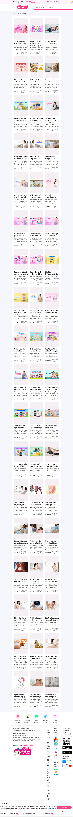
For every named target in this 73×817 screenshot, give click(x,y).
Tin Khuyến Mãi (48, 785)
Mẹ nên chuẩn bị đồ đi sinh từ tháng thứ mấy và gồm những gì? (51, 465)
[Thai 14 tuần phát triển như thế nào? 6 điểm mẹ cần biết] (21, 567)
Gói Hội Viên (48, 789)
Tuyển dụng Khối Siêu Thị (48, 751)
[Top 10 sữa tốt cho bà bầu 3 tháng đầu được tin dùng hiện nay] (52, 336)
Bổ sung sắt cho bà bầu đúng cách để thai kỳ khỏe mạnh (36, 311)
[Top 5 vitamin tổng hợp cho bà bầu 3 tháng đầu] (21, 413)
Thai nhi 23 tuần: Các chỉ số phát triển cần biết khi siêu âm (36, 542)
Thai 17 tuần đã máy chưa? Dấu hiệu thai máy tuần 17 (51, 542)
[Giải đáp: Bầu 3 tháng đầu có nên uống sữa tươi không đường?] (52, 105)
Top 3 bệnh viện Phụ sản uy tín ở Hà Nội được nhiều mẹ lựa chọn (21, 504)
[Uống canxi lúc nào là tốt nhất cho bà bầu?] (21, 144)
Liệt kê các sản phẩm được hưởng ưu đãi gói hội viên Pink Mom (20, 235)
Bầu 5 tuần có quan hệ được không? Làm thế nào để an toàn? (52, 619)
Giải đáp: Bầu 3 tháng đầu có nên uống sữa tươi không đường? (51, 119)
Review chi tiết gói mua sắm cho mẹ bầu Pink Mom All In (51, 235)
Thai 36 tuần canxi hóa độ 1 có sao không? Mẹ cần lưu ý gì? (36, 504)
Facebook (68, 760)
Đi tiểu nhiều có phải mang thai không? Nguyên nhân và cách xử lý (51, 696)
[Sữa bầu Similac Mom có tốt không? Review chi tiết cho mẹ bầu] (21, 298)
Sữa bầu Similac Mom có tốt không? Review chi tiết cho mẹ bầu (21, 311)
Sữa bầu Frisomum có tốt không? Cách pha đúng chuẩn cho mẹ (36, 119)
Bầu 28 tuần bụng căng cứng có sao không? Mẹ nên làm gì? (20, 542)
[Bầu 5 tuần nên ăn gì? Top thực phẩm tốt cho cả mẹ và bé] (21, 643)
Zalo (67, 765)
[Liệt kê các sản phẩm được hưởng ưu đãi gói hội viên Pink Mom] (21, 221)
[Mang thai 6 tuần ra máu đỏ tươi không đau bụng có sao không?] (21, 605)
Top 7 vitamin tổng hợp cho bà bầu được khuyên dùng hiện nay (21, 465)
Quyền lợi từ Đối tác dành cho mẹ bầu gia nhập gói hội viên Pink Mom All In (36, 42)
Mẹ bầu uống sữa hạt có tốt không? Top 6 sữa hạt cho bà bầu (36, 196)
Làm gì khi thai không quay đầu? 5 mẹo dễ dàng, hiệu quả (51, 504)
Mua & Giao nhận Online (48, 780)
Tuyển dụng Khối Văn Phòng (48, 743)
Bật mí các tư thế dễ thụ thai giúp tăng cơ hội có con (20, 696)
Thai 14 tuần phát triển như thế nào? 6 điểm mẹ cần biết (20, 581)
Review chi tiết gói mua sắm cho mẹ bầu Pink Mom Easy (20, 273)
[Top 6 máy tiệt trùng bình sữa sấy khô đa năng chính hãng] (52, 144)
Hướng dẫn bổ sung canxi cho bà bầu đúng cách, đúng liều (36, 158)
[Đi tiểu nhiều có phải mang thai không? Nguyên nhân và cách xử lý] (52, 682)
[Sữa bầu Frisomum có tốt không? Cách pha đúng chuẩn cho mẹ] (36, 105)
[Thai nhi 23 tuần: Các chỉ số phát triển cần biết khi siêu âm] (36, 528)
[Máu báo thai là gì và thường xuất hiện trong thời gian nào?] (21, 67)
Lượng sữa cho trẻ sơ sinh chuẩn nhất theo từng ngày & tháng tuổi (21, 196)
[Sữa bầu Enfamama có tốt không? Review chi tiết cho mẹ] (52, 259)
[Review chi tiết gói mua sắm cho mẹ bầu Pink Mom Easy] (21, 259)
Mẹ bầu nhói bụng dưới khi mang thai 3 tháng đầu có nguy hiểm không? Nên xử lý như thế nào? (51, 42)
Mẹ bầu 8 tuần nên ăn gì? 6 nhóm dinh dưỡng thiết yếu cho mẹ (36, 657)
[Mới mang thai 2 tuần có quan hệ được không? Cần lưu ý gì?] (36, 567)
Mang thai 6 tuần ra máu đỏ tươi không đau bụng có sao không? (21, 619)
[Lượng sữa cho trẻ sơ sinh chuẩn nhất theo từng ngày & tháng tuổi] (21, 182)
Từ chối (64, 811)
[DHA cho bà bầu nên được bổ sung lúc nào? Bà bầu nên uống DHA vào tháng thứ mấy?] (36, 67)
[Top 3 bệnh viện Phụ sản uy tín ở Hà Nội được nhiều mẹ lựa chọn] (21, 490)
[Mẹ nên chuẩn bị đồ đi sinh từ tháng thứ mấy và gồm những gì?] (52, 451)
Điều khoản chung (48, 764)
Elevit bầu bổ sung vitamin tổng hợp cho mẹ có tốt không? (51, 311)
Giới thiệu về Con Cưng (48, 737)
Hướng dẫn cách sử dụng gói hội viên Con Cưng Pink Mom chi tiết (36, 273)
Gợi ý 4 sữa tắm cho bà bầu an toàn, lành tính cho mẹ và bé (20, 350)
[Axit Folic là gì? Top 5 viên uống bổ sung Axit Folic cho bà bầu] (36, 413)
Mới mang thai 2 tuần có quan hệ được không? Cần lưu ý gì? (36, 581)
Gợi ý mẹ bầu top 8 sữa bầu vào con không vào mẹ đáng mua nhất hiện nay (20, 119)
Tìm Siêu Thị (54, 2)
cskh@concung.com (22, 733)
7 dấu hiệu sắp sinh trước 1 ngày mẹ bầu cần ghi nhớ (20, 42)
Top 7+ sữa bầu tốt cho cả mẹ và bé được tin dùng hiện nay (51, 388)
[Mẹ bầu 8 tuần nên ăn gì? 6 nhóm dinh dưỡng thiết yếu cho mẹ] (36, 643)
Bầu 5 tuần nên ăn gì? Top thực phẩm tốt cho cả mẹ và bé (20, 657)
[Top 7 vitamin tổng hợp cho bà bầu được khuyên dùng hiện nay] (21, 451)
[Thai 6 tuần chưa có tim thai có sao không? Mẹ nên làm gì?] (36, 605)
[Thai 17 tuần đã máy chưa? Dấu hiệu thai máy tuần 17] (52, 528)
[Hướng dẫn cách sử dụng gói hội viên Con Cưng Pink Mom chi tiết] (36, 259)
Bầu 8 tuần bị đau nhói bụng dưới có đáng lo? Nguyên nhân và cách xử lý (51, 657)
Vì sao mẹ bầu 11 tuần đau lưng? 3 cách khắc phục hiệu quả (51, 581)
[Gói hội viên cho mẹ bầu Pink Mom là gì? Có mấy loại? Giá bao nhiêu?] (36, 221)
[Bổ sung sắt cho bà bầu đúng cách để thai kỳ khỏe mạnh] (36, 298)
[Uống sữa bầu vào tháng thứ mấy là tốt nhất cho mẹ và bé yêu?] (21, 374)
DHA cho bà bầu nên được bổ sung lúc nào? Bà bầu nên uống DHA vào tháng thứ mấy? (36, 81)
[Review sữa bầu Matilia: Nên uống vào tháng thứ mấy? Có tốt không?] (36, 336)
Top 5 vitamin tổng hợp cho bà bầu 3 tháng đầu (21, 427)
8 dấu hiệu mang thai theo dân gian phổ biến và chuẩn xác (36, 696)
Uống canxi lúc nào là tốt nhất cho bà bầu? (21, 158)
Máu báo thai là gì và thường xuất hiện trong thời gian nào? (20, 81)
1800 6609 (28, 1)
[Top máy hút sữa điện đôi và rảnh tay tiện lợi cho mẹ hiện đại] (52, 67)
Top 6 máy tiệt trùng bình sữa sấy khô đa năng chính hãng (51, 158)
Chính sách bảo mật (48, 758)
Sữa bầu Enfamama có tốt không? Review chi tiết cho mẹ (51, 273)
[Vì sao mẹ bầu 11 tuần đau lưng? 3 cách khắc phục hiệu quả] (52, 567)
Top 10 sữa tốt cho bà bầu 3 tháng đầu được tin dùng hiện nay (52, 350)
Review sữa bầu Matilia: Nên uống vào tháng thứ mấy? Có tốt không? (36, 350)
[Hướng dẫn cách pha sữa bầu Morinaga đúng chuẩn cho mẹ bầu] (52, 413)
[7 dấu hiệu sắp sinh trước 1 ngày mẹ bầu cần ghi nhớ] (21, 29)
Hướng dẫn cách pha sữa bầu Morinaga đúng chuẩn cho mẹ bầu (51, 427)
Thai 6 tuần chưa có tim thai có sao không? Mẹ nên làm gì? (36, 619)
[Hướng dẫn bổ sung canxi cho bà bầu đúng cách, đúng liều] (36, 144)
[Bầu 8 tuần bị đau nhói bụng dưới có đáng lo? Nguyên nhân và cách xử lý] (52, 643)
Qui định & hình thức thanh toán (48, 796)
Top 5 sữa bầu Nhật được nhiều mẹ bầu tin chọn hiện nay (35, 388)
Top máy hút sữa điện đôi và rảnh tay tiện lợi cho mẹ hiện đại (51, 81)
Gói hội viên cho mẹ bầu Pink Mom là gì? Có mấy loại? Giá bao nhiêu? (36, 235)
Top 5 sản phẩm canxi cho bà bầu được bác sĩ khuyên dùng (36, 465)
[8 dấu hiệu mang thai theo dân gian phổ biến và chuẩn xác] (36, 682)
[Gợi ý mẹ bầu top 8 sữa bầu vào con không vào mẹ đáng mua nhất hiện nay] (21, 105)
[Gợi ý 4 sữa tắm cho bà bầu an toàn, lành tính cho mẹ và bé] (21, 336)
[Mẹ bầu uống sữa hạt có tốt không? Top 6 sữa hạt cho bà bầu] (36, 182)
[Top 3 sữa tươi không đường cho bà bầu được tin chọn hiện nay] (52, 182)
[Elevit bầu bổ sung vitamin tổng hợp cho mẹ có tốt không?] (52, 298)
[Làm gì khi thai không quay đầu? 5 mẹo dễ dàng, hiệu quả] (52, 490)
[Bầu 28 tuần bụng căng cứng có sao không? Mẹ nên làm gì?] (21, 528)
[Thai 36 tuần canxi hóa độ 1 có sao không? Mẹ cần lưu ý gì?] (36, 490)
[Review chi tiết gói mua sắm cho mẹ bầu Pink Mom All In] (52, 221)
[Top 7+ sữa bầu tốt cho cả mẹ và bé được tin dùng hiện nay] (52, 374)
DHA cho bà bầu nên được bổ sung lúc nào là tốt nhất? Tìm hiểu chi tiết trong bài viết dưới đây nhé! (36, 86)
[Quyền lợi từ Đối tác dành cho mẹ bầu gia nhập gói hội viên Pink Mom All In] (36, 29)
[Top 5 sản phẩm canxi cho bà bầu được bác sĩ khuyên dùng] (36, 451)
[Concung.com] (22, 7)
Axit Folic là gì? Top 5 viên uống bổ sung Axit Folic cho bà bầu (36, 427)
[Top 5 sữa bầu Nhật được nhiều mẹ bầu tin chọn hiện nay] (36, 374)
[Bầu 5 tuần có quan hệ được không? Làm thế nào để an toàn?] (52, 605)
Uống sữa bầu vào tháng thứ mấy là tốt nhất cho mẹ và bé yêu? (20, 388)
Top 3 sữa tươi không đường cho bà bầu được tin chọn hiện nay (51, 196)
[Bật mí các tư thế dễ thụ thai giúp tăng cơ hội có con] (21, 682)
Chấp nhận (64, 807)
